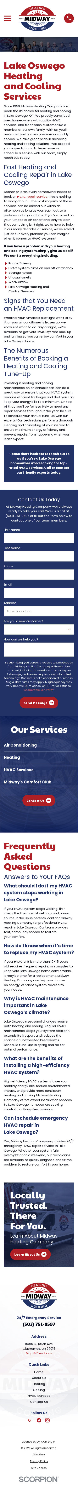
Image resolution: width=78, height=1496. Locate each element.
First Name (12, 530)
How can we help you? (21, 639)
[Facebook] (39, 1420)
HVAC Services (39, 1395)
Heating (39, 1384)
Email (8, 584)
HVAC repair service (32, 196)
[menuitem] (39, 1455)
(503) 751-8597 (38, 1324)
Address (10, 603)
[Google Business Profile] (30, 1420)
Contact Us (39, 1401)
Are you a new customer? (23, 621)
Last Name (12, 548)
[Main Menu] (7, 18)
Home (39, 1372)
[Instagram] (47, 1420)
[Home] (37, 18)
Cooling (39, 1390)
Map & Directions (39, 1353)
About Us (39, 1378)
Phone (8, 566)
